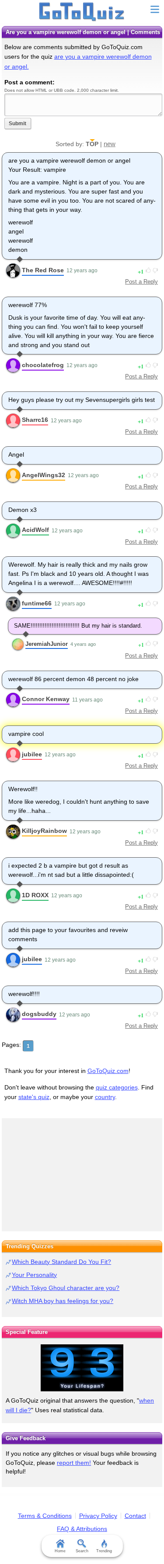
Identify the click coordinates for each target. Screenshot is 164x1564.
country (105, 1096)
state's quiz (33, 1096)
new (109, 143)
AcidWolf (35, 529)
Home (60, 1551)
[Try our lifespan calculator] (82, 1367)
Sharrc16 (35, 419)
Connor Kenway (46, 698)
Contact (135, 1515)
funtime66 (37, 603)
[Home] (82, 12)
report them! (74, 1462)
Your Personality (34, 1274)
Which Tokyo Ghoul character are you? (65, 1287)
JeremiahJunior (46, 644)
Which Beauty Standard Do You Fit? (61, 1261)
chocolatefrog (43, 364)
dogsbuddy (39, 1013)
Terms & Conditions (45, 1515)
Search (82, 1551)
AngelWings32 (43, 474)
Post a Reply (141, 281)
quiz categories (117, 1087)
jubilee (32, 754)
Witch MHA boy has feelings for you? (62, 1300)
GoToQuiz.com (108, 1070)
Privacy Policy (98, 1515)
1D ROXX (35, 895)
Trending (104, 1551)
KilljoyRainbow (44, 830)
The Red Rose (43, 270)
